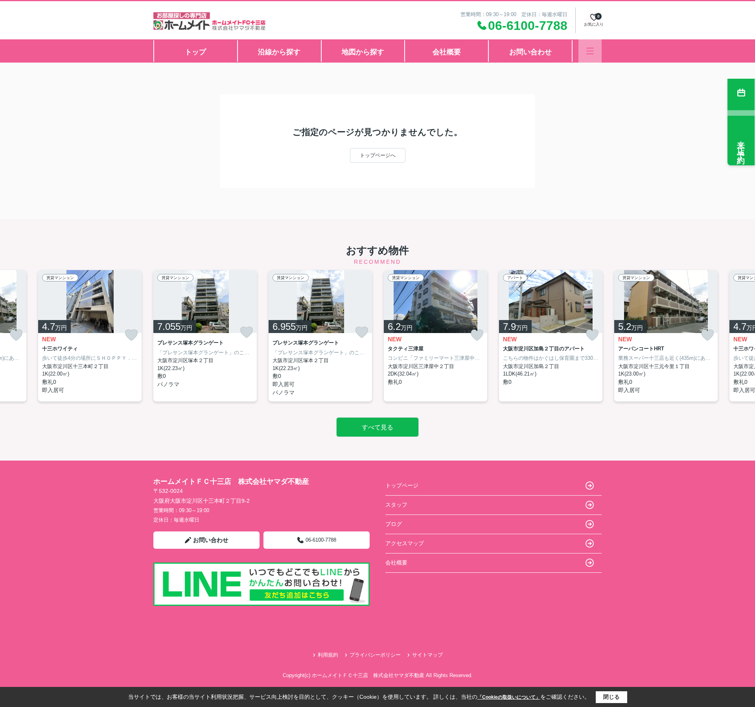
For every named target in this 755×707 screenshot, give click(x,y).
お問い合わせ (530, 52)
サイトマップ (427, 655)
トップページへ (378, 155)
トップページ (401, 485)
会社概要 (447, 52)
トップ (195, 52)
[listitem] (205, 336)
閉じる (611, 697)
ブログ (393, 524)
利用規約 (328, 655)
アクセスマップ (404, 543)
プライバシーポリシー (375, 655)
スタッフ (396, 505)
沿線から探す (279, 52)
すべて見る (377, 427)
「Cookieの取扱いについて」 (508, 697)
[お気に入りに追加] (16, 335)
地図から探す (363, 52)
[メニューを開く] (590, 51)
